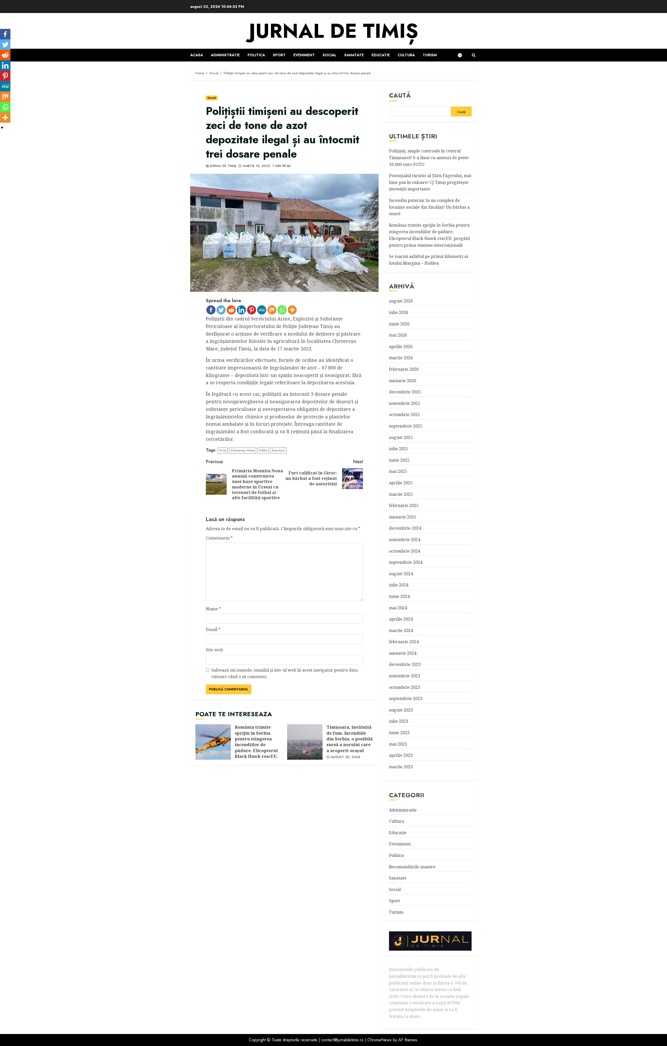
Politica (256, 55)
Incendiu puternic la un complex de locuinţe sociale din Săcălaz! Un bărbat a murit (429, 206)
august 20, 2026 (345, 757)
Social (329, 55)
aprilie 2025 (401, 483)
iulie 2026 (398, 312)
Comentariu (219, 538)
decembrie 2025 (405, 392)
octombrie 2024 (404, 551)
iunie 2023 (399, 732)
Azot (222, 450)
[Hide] (2, 128)
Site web (214, 650)
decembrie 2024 (405, 528)
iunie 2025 (399, 460)
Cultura (406, 55)
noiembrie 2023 (404, 676)
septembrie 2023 (405, 698)
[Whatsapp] (282, 309)
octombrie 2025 (404, 414)
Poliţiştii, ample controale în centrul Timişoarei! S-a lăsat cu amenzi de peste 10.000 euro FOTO (429, 157)
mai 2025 (398, 471)
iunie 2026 (399, 324)
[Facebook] (210, 309)
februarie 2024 (404, 642)
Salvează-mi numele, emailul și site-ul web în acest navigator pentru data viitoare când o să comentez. (284, 673)
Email (213, 629)
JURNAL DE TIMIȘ (333, 30)
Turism (430, 55)
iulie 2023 (398, 721)
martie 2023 (401, 767)
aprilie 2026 (401, 346)
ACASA (196, 55)
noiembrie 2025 (404, 403)
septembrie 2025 (405, 426)
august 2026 (401, 301)
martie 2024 (401, 630)
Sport (279, 55)
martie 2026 (401, 358)
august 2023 (401, 710)
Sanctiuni (278, 450)
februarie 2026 (404, 369)
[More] (292, 309)
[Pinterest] (251, 309)
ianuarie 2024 (402, 653)
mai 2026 (398, 335)
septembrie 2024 (405, 562)
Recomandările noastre (412, 867)
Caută (400, 95)
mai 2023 (398, 744)
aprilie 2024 (401, 619)
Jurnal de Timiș (223, 166)
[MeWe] (261, 309)
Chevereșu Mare (243, 450)
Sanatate (354, 55)
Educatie (381, 55)
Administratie (225, 55)
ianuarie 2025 (402, 517)
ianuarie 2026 (402, 380)
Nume (213, 609)
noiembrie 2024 (404, 539)
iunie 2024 (399, 596)
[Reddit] (231, 309)
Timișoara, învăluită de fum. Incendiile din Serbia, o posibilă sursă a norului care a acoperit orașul (305, 742)
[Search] (473, 55)
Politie (263, 450)
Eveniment (304, 55)
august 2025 (401, 437)
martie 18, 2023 (256, 166)
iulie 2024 (398, 585)
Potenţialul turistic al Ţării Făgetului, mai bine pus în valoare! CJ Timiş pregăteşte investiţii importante (430, 182)
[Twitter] (221, 309)
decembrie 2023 (405, 664)
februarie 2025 (404, 505)
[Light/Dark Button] (462, 55)
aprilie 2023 (401, 755)
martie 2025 (401, 494)
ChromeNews (379, 1040)
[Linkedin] (241, 309)
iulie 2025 (398, 448)
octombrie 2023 (404, 687)
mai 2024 (398, 608)
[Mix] (271, 309)
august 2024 (401, 574)
